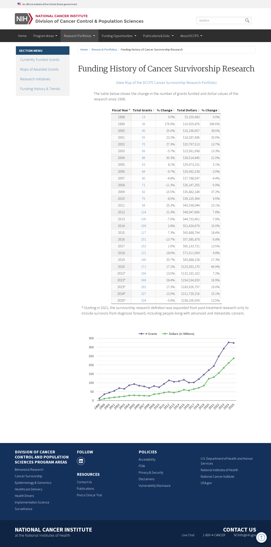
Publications (85, 488)
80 (143, 178)
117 (143, 232)
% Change (164, 110)
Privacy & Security (151, 472)
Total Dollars (187, 110)
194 (143, 273)
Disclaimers (146, 479)
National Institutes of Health (219, 470)
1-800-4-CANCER (214, 535)
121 (143, 253)
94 (143, 205)
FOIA (142, 466)
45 (143, 131)
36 (143, 124)
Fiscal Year (120, 110)
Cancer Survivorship (28, 476)
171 (143, 266)
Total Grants (142, 110)
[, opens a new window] (81, 461)
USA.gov (206, 483)
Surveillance (23, 509)
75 (143, 198)
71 (143, 185)
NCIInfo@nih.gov (245, 535)
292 (143, 287)
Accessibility (147, 459)
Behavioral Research (29, 469)
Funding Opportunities (117, 36)
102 (143, 246)
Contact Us (84, 482)
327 (143, 293)
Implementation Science (32, 502)
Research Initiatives (35, 79)
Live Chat (188, 535)
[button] (247, 20)
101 (143, 239)
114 (143, 212)
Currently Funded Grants (39, 59)
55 (143, 137)
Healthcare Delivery (28, 489)
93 (143, 164)
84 (143, 171)
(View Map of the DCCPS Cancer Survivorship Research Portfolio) (166, 82)
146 (143, 259)
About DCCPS (189, 36)
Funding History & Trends (40, 88)
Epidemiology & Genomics (33, 482)
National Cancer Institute (217, 476)
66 (143, 151)
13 (143, 117)
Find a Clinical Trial (89, 495)
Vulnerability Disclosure (155, 485)
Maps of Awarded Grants (39, 69)
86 (143, 158)
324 (143, 300)
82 (143, 192)
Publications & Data (156, 36)
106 (143, 219)
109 (143, 226)
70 (143, 144)
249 (143, 280)
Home (22, 36)
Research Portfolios (78, 36)
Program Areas (43, 36)
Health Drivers (24, 496)
